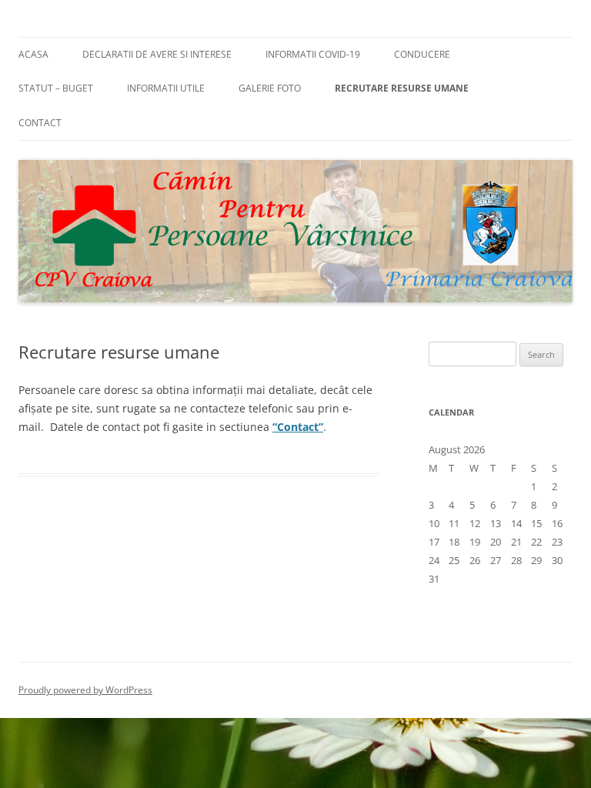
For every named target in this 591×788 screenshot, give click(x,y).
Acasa (33, 54)
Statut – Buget (55, 88)
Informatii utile (166, 88)
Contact (40, 122)
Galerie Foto (270, 88)
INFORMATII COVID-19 (312, 54)
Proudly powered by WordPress (85, 689)
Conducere (422, 54)
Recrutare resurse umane (402, 88)
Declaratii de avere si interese (157, 54)
